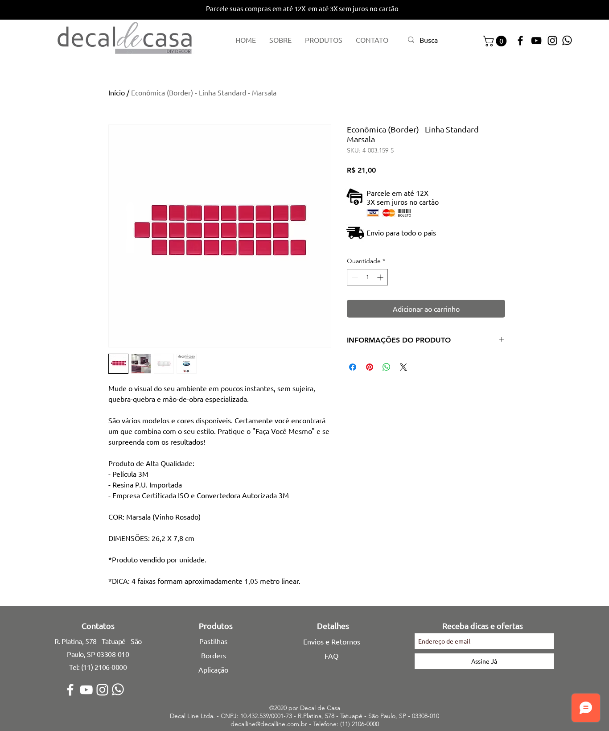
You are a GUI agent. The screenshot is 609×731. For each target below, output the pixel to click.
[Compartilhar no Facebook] (352, 367)
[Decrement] (353, 277)
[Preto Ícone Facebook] (520, 40)
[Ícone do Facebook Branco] (70, 690)
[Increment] (381, 277)
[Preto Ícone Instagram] (552, 40)
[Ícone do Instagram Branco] (102, 690)
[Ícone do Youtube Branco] (86, 690)
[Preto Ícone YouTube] (536, 40)
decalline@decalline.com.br (268, 724)
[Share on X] (403, 367)
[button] (496, 41)
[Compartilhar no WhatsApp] (386, 367)
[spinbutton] (367, 277)
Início (116, 92)
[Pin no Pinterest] (369, 367)
